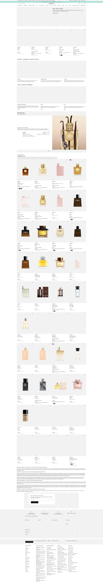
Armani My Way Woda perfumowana (41, 565)
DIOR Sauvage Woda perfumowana (40, 552)
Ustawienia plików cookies (55, 540)
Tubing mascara (59, 562)
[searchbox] (24, 3)
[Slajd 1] (48, 150)
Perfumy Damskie (49, 547)
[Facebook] (66, 525)
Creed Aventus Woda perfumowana (40, 573)
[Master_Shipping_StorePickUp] (48, 522)
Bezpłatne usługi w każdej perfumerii (73, 553)
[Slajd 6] (54, 150)
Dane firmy (32, 540)
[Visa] (31, 522)
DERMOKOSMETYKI (83, 5)
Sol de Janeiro (27, 548)
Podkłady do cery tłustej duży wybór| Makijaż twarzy (62, 568)
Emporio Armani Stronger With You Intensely (40, 558)
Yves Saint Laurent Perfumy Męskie (51, 558)
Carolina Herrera (27, 557)
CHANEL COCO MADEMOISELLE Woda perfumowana (40, 562)
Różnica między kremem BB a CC (61, 558)
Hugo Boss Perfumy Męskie (50, 562)
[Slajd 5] (53, 150)
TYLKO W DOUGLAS (42, 5)
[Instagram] (67, 525)
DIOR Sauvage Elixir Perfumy (40, 570)
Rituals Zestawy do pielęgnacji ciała (51, 549)
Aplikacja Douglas (70, 561)
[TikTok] (70, 525)
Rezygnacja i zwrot (70, 557)
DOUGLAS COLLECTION (75, 5)
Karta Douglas (71, 0)
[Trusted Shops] (54, 520)
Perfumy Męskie (49, 548)
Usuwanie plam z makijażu (60, 548)
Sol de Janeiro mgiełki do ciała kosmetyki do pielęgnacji (51, 557)
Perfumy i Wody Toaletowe (50, 555)
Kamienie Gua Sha (59, 572)
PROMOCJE (25, 5)
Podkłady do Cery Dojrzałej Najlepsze (62, 554)
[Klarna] (26, 522)
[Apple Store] (72, 521)
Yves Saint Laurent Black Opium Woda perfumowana (40, 564)
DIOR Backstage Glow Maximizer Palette (40, 575)
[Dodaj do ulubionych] (30, 30)
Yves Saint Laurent (27, 552)
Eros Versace (70, 565)
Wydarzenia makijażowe (71, 554)
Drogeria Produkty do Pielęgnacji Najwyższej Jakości (51, 574)
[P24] (34, 522)
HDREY (26, 553)
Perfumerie (75, 0)
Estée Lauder (27, 567)
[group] (51, 151)
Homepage (18, 154)
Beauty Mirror (70, 558)
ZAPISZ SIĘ (34, 502)
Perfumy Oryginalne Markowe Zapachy (51, 554)
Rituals (26, 547)
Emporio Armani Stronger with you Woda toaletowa (40, 556)
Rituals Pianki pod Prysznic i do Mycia (52, 568)
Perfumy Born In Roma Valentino (72, 566)
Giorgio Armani (27, 563)
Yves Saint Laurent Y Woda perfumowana (39, 569)
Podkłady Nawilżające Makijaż (61, 561)
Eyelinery (48, 572)
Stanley (26, 554)
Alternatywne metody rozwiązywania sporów (41, 540)
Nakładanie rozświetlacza (60, 566)
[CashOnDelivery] (26, 524)
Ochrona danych (27, 540)
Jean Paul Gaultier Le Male (71, 567)
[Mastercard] (29, 522)
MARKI (51, 5)
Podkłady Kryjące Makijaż (60, 552)
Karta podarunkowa (49, 567)
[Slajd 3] (51, 150)
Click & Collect (70, 556)
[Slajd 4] (52, 150)
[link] (24, 41)
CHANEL (26, 549)
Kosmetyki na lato (70, 547)
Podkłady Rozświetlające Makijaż (61, 563)
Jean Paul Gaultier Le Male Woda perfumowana (40, 581)
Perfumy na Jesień (70, 549)
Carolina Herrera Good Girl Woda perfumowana (40, 547)
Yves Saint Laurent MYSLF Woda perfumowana (40, 560)
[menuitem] (20, 5)
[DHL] (39, 522)
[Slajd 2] (49, 150)
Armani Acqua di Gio (71, 563)
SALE (36, 5)
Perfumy (55, 5)
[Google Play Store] (68, 521)
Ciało (66, 5)
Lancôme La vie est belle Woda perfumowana (40, 554)
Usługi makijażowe (70, 552)
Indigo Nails (26, 571)
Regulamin (49, 540)
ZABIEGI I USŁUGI (83, 0)
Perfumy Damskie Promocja (50, 560)
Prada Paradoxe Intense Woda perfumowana (40, 579)
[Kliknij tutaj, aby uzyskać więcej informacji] (61, 2)
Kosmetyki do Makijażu (50, 552)
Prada (26, 556)
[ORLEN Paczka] (45, 522)
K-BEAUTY (47, 5)
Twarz (63, 5)
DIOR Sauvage (70, 570)
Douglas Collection (27, 561)
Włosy (70, 5)
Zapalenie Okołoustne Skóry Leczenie (62, 553)
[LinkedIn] (72, 525)
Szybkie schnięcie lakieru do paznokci (62, 569)
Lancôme (26, 570)
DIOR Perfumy (27, 558)
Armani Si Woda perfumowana (40, 567)
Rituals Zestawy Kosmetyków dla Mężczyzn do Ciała (51, 564)
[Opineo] (61, 520)
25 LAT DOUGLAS (19, 5)
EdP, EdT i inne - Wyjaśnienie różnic (62, 549)
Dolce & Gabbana (27, 566)
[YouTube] (69, 525)
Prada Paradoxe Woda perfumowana (41, 551)
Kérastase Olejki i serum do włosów (51, 571)
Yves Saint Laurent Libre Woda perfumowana (40, 549)
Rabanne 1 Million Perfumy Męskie (72, 562)
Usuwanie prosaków (60, 547)
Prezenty (79, 0)
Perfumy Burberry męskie (31, 478)
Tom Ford (26, 565)
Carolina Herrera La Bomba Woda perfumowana (40, 572)
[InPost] (42, 522)
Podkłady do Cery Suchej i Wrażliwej (62, 565)
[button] (51, 530)
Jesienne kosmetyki (70, 548)
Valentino (26, 562)
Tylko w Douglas (49, 561)
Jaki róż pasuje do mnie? (60, 557)
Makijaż (59, 5)
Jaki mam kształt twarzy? (60, 556)
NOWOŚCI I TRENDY (31, 5)
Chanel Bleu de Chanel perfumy (72, 571)
